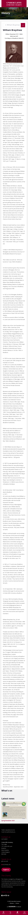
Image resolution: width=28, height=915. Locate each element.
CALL (10, 913)
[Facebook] (2, 895)
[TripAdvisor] (8, 895)
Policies (17, 903)
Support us (6, 869)
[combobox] (14, 26)
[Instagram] (6, 895)
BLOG (17, 913)
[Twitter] (4, 895)
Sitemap (12, 903)
